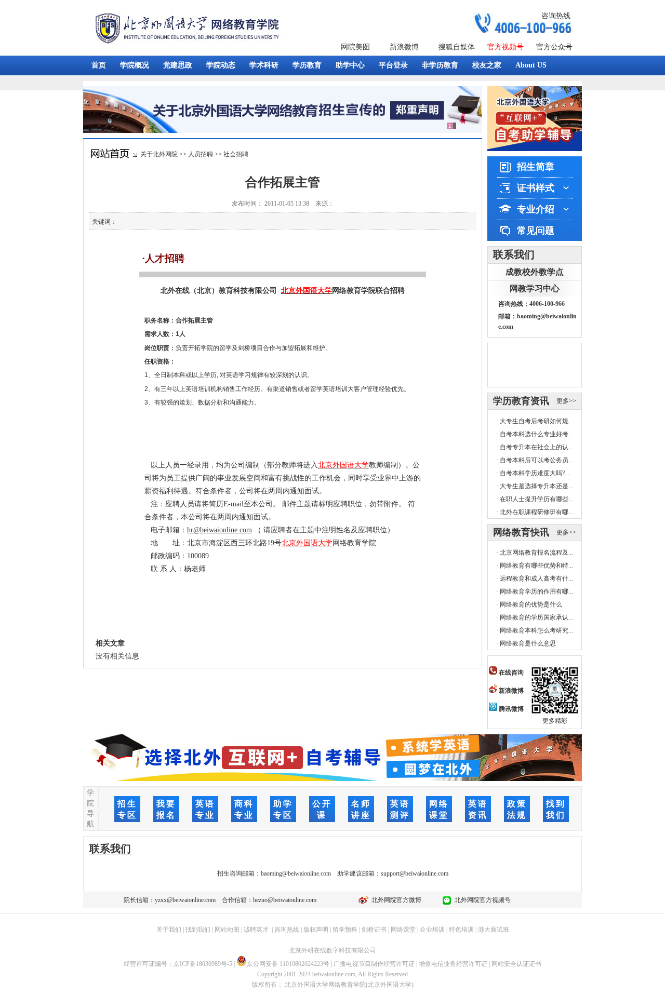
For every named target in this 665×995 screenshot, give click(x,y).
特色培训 (461, 929)
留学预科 (344, 929)
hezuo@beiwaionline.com (284, 900)
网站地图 (227, 929)
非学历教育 (440, 65)
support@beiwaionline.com (414, 873)
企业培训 (432, 929)
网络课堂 (403, 929)
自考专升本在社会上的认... (536, 447)
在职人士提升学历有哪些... (536, 499)
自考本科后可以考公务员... (536, 460)
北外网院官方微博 (394, 900)
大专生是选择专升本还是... (536, 486)
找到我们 (197, 929)
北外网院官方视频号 (481, 900)
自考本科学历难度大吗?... (534, 473)
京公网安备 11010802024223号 (288, 963)
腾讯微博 (510, 708)
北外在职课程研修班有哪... (536, 512)
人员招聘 (200, 154)
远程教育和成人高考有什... (536, 578)
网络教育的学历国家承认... (536, 617)
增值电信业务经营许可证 (453, 963)
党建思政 (177, 65)
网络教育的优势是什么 (531, 604)
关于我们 (168, 929)
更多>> (566, 401)
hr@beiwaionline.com (219, 530)
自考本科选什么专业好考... (536, 434)
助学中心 (350, 65)
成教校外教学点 (535, 271)
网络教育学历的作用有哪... (536, 591)
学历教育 (307, 65)
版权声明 (315, 929)
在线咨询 (510, 672)
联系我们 (514, 254)
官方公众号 (554, 47)
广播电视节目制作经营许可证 (374, 963)
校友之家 (486, 65)
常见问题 (535, 230)
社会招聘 (235, 154)
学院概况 (134, 65)
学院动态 (220, 65)
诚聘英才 (256, 929)
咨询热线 (555, 16)
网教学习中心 (535, 288)
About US (531, 65)
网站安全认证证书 (516, 963)
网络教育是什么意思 (528, 643)
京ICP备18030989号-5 (203, 963)
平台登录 (393, 65)
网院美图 (355, 47)
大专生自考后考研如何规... (536, 421)
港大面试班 (493, 929)
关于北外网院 (159, 154)
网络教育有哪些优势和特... (536, 565)
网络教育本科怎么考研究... (536, 630)
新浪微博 (404, 47)
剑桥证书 (374, 929)
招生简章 (535, 167)
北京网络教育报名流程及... (536, 552)
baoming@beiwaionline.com (296, 873)
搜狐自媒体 (456, 47)
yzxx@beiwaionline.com (185, 900)
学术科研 (263, 65)
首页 (98, 65)
